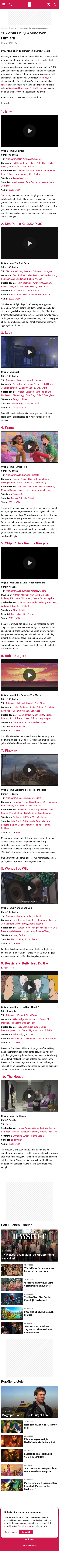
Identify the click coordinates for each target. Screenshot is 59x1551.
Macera (38, 159)
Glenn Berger (17, 403)
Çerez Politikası (24, 1526)
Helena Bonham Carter (28, 1128)
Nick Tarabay (19, 920)
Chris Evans (23, 170)
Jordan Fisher (43, 490)
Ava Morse (44, 479)
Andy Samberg (37, 595)
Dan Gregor (28, 614)
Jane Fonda (33, 384)
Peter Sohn (41, 163)
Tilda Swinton (30, 813)
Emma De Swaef (21, 1136)
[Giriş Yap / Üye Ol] (48, 4)
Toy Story (43, 77)
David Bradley (35, 802)
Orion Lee (28, 482)
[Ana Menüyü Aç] (4, 4)
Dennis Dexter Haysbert (44, 598)
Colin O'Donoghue (45, 395)
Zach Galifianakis (21, 711)
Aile (31, 159)
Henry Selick (19, 935)
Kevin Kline (6, 711)
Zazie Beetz (43, 286)
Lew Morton (51, 1038)
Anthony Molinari (21, 595)
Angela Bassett (35, 923)
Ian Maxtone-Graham (34, 1038)
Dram (38, 798)
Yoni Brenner (44, 294)
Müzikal (21, 703)
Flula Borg (30, 395)
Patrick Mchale (17, 824)
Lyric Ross (31, 920)
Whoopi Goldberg (26, 391)
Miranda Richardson (21, 1131)
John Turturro (34, 805)
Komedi (14, 271)
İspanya (19, 407)
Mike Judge (18, 1019)
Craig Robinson (16, 286)
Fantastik (38, 380)
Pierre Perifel (19, 290)
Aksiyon (48, 271)
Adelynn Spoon (27, 388)
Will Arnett (26, 598)
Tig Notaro (16, 1023)
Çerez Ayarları (10, 1532)
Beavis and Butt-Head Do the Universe (26, 88)
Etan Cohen (16, 294)
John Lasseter (18, 182)
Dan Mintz (49, 707)
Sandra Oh (33, 479)
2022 (11, 190)
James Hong (40, 482)
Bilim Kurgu (22, 159)
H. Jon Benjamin (20, 707)
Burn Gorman (7, 805)
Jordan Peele (7, 923)
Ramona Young (43, 931)
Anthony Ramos (18, 279)
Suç (21, 271)
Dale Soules (14, 166)
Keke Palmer (29, 163)
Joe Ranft (5, 185)
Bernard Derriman (37, 722)
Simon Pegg (18, 395)
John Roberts (15, 718)
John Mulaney (24, 602)
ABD (18, 190)
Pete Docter (31, 182)
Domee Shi (18, 494)
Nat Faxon (41, 1019)
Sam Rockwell (19, 275)
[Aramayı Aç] (10, 4)
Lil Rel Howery (47, 384)
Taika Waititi (36, 170)
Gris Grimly (16, 821)
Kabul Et (26, 1532)
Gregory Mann (50, 802)
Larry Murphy (44, 718)
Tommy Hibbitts (40, 1131)
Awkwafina (45, 275)
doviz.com (29, 1539)
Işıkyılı (4, 84)
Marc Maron (33, 275)
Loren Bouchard (20, 722)
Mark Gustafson (39, 817)
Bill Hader (17, 163)
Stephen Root (28, 1023)
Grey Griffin (41, 388)
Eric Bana (16, 606)
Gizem (42, 591)
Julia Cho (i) (28, 498)
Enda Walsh (16, 1140)
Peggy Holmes (20, 399)
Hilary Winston (30, 294)
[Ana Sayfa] (29, 4)
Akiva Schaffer (20, 610)
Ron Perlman (21, 805)
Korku (28, 916)
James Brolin (27, 166)
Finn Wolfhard (16, 813)
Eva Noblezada (20, 384)
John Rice (30, 1034)
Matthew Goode (48, 1128)
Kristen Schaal (36, 707)
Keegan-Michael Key (47, 920)
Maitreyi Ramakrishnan (12, 482)
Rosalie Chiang (20, 479)
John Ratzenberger (10, 388)
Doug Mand (16, 614)
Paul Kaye (5, 1131)
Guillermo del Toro (22, 817)
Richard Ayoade (34, 279)
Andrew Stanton (46, 182)
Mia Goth (53, 1131)
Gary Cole (35, 711)
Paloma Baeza (37, 1136)
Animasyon (11, 159)
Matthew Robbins (34, 824)
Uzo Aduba (34, 174)
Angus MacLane (20, 178)
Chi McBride (46, 1030)
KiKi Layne (15, 598)
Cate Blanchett (45, 813)
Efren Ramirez (21, 174)
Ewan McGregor (20, 802)
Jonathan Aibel (32, 403)
